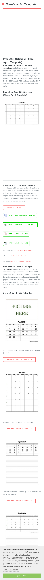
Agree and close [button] (22, 576)
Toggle (4, 4)
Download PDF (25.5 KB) (18, 234)
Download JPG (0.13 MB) (18, 243)
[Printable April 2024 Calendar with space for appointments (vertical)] (22, 534)
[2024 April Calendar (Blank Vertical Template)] (22, 393)
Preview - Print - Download (19, 359)
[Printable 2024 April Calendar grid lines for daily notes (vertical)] (22, 462)
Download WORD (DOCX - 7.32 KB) (21, 215)
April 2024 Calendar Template (20, 262)
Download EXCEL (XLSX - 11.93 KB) (22, 224)
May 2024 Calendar (20, 256)
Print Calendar (14, 207)
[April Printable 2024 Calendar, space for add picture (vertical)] (22, 321)
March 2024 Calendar (24, 250)
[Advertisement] (22, 32)
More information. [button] (11, 570)
